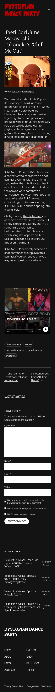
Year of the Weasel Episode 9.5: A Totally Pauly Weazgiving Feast (20, 579)
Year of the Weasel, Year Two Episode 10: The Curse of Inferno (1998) (21, 563)
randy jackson (35, 350)
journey (28, 344)
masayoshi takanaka (15, 350)
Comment (9, 425)
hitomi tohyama (13, 344)
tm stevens (11, 355)
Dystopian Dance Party (22, 10)
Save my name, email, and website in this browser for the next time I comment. (26, 501)
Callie (17, 91)
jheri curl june (28, 91)
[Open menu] (49, 10)
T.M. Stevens (31, 198)
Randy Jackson (32, 216)
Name (7, 461)
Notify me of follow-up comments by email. (26, 508)
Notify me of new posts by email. (22, 514)
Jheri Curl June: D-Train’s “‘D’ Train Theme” (40, 377)
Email (7, 473)
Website (8, 487)
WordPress (46, 686)
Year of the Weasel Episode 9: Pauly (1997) (20, 593)
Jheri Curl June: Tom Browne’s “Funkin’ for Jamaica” (15, 377)
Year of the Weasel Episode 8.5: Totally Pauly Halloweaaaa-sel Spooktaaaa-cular (22, 607)
